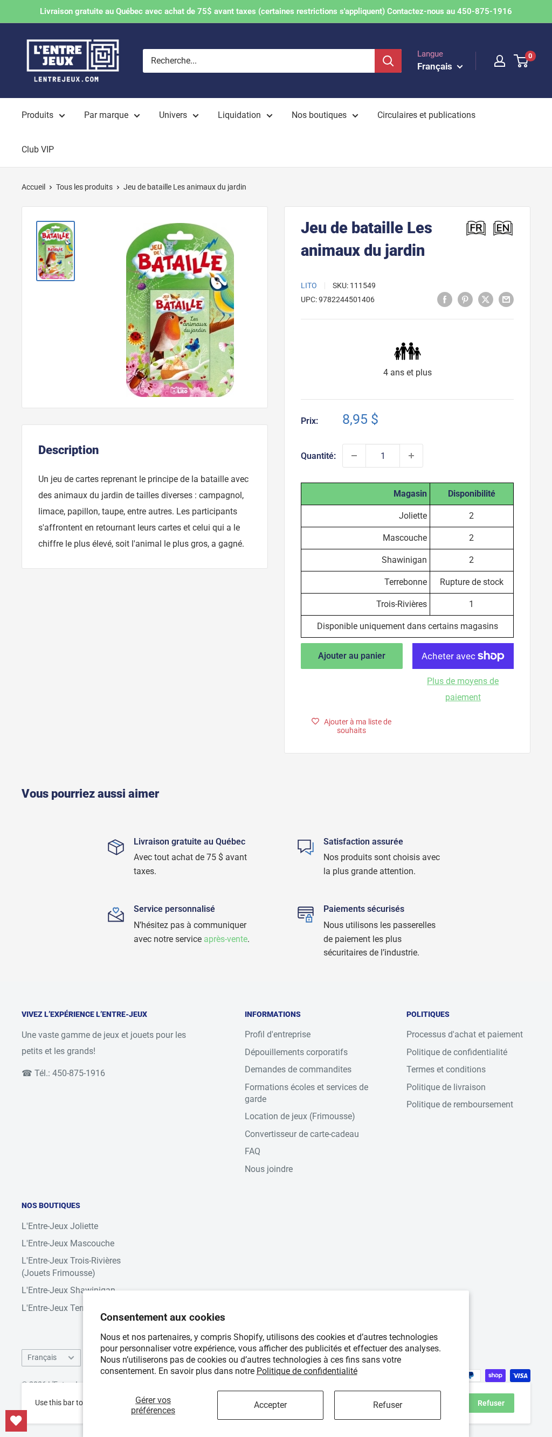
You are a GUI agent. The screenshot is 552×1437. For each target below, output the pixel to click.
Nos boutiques (319, 115)
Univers (173, 115)
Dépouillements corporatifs (296, 1052)
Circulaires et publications (426, 115)
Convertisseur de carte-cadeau (302, 1134)
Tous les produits (84, 187)
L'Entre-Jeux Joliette (60, 1226)
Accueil (33, 187)
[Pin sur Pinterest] (465, 299)
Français (42, 1357)
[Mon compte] (499, 61)
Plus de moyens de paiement (463, 689)
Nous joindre (269, 1169)
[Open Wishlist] (16, 1421)
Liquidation (239, 115)
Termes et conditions (446, 1069)
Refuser (387, 1405)
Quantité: (318, 456)
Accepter (270, 1405)
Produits (37, 115)
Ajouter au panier (351, 656)
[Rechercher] (388, 61)
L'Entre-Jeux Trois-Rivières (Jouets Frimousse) (71, 1266)
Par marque (106, 115)
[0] (521, 60)
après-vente (225, 939)
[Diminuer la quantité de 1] (354, 455)
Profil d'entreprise (277, 1034)
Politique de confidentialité (307, 1371)
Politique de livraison (446, 1087)
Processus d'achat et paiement (464, 1034)
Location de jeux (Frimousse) (300, 1116)
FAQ (252, 1151)
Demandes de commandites (298, 1069)
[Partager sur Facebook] (444, 299)
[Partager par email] (506, 299)
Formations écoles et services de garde (306, 1093)
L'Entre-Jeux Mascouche (68, 1243)
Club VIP (38, 149)
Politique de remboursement (459, 1104)
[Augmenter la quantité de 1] (411, 455)
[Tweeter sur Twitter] (485, 299)
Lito (309, 285)
